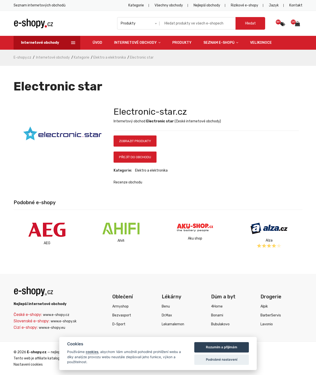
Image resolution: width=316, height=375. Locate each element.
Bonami (217, 315)
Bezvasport (121, 315)
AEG (47, 243)
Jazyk (274, 5)
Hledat (250, 23)
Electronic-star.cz (150, 111)
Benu (166, 306)
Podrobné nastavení (221, 359)
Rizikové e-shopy (244, 5)
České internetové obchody (198, 121)
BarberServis (270, 315)
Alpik (264, 306)
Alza (269, 240)
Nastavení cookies (28, 364)
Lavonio (266, 324)
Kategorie (136, 5)
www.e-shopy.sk (64, 321)
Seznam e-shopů (219, 43)
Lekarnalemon (173, 324)
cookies (92, 352)
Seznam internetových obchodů (39, 5)
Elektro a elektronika (109, 57)
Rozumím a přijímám (221, 347)
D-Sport (118, 324)
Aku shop (195, 238)
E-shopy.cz (22, 57)
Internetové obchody (136, 43)
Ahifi (121, 241)
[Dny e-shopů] (298, 24)
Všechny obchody (169, 5)
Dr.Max (167, 315)
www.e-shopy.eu (52, 328)
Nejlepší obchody (207, 5)
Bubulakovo (220, 324)
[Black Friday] (282, 24)
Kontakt (295, 5)
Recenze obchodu (128, 182)
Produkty (182, 43)
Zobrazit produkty (135, 141)
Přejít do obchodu (135, 157)
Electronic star (142, 57)
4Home (217, 306)
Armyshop (120, 306)
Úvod (97, 43)
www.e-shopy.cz (56, 315)
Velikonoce (261, 43)
